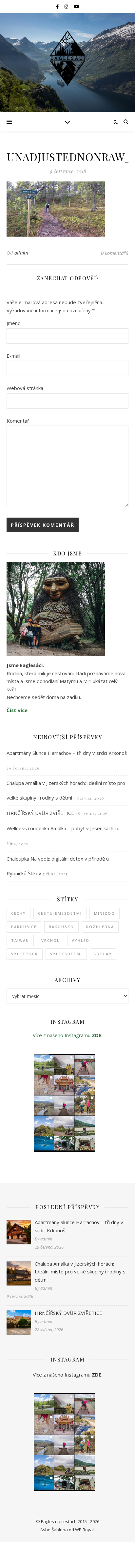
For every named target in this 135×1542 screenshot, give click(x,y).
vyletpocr (24, 953)
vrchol (50, 940)
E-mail (13, 355)
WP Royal (84, 1530)
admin (21, 253)
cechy (18, 913)
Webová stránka (25, 388)
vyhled (80, 940)
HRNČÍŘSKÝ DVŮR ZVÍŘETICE (40, 813)
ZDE (96, 1035)
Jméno (14, 323)
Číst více (17, 710)
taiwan (20, 940)
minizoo (104, 913)
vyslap (103, 953)
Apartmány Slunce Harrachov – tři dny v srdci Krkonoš (67, 753)
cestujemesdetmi (60, 913)
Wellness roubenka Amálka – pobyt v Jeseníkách (60, 828)
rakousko (61, 926)
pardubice (24, 926)
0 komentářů (114, 253)
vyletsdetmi (66, 953)
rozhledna (100, 926)
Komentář (18, 420)
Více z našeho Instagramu (62, 1035)
